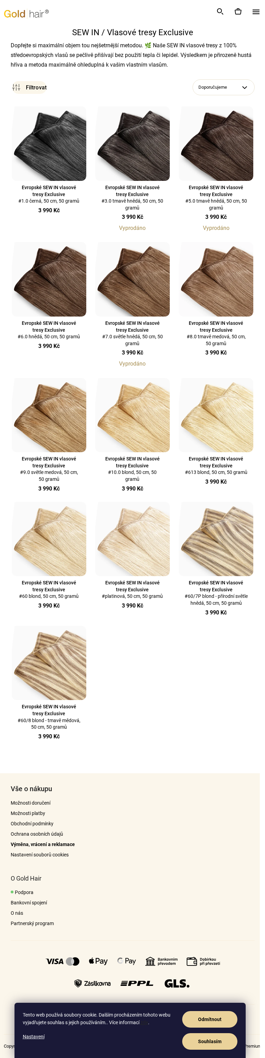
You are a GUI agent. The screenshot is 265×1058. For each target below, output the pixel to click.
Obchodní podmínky (29, 823)
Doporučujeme (210, 87)
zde (144, 1022)
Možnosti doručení (28, 803)
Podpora (21, 892)
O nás (14, 913)
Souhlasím (210, 1041)
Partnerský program (29, 923)
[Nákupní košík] (238, 11)
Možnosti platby (25, 813)
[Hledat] (220, 11)
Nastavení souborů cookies (37, 854)
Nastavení (34, 1036)
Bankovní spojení (26, 902)
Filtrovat (26, 87)
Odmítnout (210, 1019)
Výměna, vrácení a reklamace (40, 844)
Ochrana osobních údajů (34, 834)
